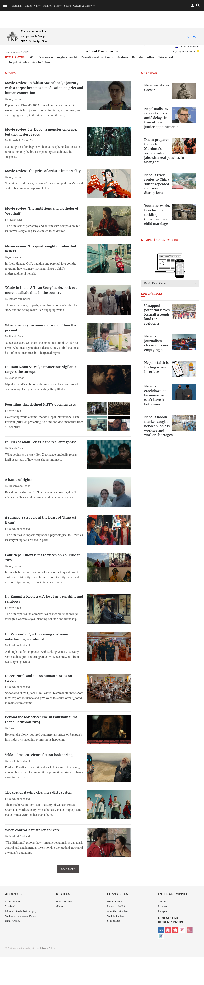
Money (58, 5)
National (17, 5)
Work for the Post (115, 916)
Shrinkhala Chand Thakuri (24, 140)
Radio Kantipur (190, 930)
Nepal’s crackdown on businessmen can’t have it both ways (155, 395)
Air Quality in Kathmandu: (185, 51)
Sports (67, 5)
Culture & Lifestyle (84, 5)
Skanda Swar (16, 336)
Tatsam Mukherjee (19, 299)
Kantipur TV (161, 936)
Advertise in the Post (117, 911)
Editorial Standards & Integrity (21, 911)
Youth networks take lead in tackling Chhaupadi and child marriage (157, 214)
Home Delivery (64, 901)
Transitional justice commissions (104, 57)
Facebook (163, 906)
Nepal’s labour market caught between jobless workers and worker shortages (158, 426)
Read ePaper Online (155, 283)
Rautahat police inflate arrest (152, 57)
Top (196, 954)
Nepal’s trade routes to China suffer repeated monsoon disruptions (156, 184)
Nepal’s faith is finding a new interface (156, 367)
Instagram (163, 911)
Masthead (10, 906)
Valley (37, 5)
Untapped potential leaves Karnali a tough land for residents (157, 314)
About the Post (12, 901)
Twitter (162, 901)
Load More (68, 869)
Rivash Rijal (15, 219)
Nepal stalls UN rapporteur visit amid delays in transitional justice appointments (161, 118)
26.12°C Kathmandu (189, 46)
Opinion (47, 5)
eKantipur (161, 930)
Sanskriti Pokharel (19, 528)
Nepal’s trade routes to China (29, 62)
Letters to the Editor (117, 906)
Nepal (175, 930)
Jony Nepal (15, 99)
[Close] (3, 36)
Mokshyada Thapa (19, 486)
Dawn (12, 728)
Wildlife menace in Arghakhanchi (53, 57)
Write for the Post (116, 901)
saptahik (168, 930)
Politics (28, 5)
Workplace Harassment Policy (20, 916)
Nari (182, 930)
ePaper (59, 906)
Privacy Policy (12, 920)
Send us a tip (113, 920)
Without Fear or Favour (102, 51)
